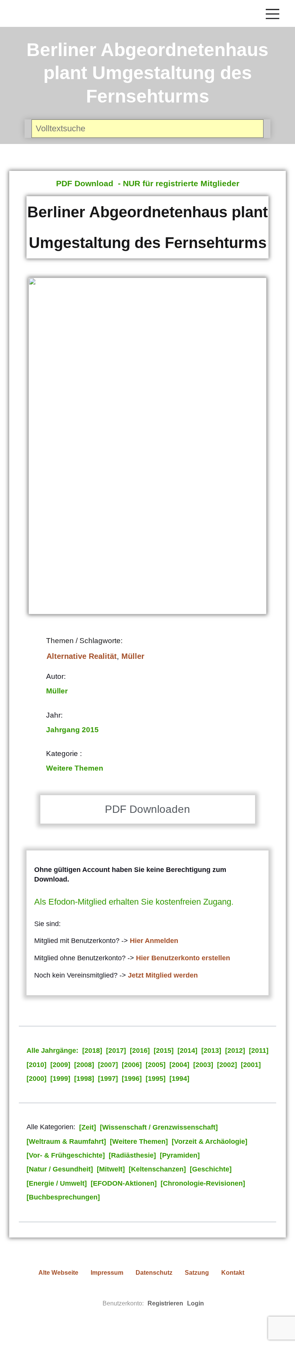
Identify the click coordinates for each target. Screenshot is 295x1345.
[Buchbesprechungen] (63, 1197)
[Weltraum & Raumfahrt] (66, 1141)
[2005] (156, 1065)
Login (195, 1303)
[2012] (235, 1050)
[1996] (132, 1078)
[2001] (251, 1065)
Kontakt (232, 1272)
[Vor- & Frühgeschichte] (66, 1155)
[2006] (132, 1065)
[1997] (108, 1078)
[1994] (179, 1078)
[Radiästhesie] (132, 1155)
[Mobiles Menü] (272, 13)
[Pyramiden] (180, 1155)
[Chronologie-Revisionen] (203, 1183)
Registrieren (165, 1303)
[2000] (36, 1078)
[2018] (92, 1050)
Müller (132, 656)
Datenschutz (154, 1272)
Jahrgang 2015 (72, 730)
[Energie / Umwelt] (57, 1183)
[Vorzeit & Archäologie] (209, 1141)
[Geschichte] (211, 1169)
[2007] (108, 1065)
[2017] (116, 1050)
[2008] (84, 1065)
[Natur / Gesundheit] (60, 1169)
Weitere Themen (74, 768)
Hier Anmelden (154, 941)
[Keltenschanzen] (157, 1169)
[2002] (227, 1065)
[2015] (164, 1050)
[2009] (60, 1065)
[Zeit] (87, 1127)
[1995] (156, 1078)
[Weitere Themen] (139, 1141)
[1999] (60, 1078)
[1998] (84, 1078)
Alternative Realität (81, 656)
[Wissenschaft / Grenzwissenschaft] (159, 1127)
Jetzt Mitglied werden (163, 975)
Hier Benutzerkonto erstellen (183, 958)
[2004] (179, 1065)
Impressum (107, 1272)
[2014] (187, 1050)
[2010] (36, 1065)
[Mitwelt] (111, 1169)
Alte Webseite (58, 1272)
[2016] (140, 1050)
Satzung (197, 1272)
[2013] (211, 1050)
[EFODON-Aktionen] (124, 1183)
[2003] (203, 1065)
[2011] (258, 1050)
